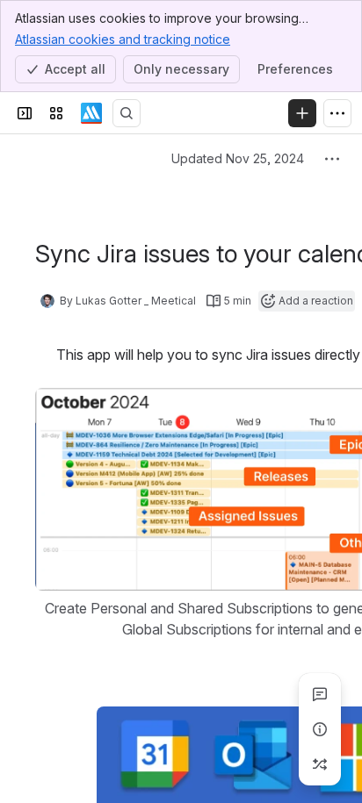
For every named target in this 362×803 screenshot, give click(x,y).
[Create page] (320, 764)
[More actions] (332, 159)
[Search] (126, 113)
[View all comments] (320, 694)
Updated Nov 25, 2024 (237, 158)
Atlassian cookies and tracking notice (122, 39)
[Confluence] (91, 113)
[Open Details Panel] (320, 729)
